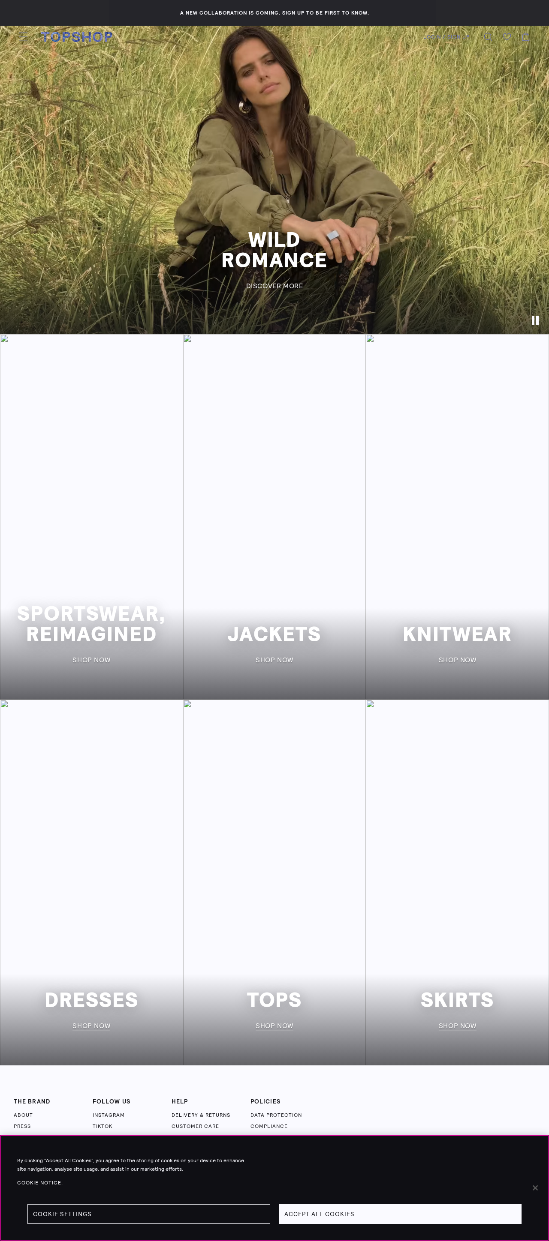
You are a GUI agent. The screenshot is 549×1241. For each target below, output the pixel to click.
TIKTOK (102, 1126)
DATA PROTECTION (276, 1115)
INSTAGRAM (109, 1115)
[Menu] (23, 36)
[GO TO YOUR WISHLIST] (507, 36)
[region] (274, 1188)
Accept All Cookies (319, 1214)
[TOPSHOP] (76, 37)
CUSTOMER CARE (195, 1126)
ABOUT (23, 1115)
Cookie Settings (62, 1214)
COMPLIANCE (269, 1126)
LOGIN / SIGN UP (446, 36)
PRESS (22, 1126)
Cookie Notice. (40, 1182)
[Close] (535, 1187)
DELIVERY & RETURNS (201, 1115)
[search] (488, 36)
